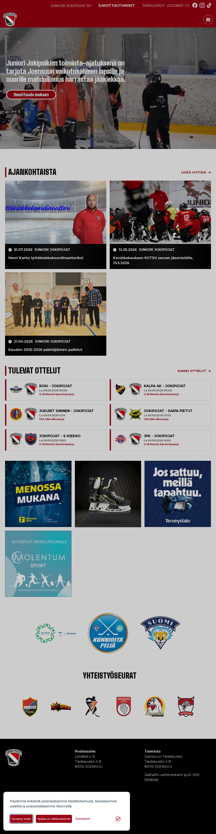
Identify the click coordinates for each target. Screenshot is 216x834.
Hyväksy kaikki (21, 818)
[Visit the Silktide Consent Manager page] (118, 819)
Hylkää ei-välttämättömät (53, 818)
